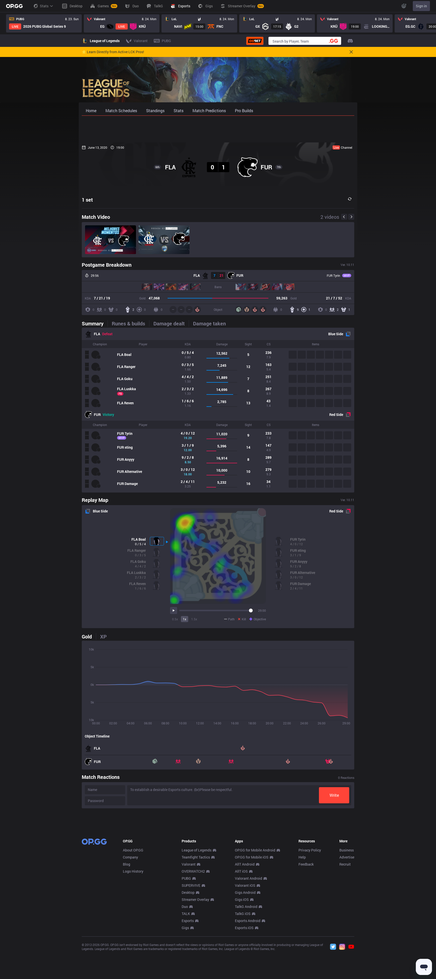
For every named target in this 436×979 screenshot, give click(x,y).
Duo (185, 906)
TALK (186, 913)
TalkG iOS (243, 913)
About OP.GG (133, 850)
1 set (87, 199)
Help (302, 857)
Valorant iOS (245, 885)
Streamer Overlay (195, 899)
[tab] (94, 323)
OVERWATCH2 (193, 871)
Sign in (421, 6)
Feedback (306, 864)
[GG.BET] (254, 41)
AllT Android (245, 864)
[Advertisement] (218, 129)
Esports (188, 920)
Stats (44, 6)
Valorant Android (248, 878)
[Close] (351, 52)
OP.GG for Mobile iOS (251, 857)
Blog (126, 864)
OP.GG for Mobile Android (255, 850)
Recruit (345, 864)
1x (184, 619)
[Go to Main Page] (14, 6)
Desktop (188, 892)
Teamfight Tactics (196, 857)
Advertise (346, 857)
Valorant (189, 864)
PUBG (186, 878)
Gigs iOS (242, 899)
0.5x (175, 619)
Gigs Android (245, 892)
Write (334, 795)
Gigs (185, 927)
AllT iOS (241, 871)
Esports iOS (244, 927)
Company (130, 857)
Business (346, 850)
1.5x (194, 619)
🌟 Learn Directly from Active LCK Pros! (113, 52)
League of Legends (196, 850)
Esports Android (247, 920)
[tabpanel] (218, 410)
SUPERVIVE (191, 885)
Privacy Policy (309, 850)
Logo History (133, 871)
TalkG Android (246, 906)
